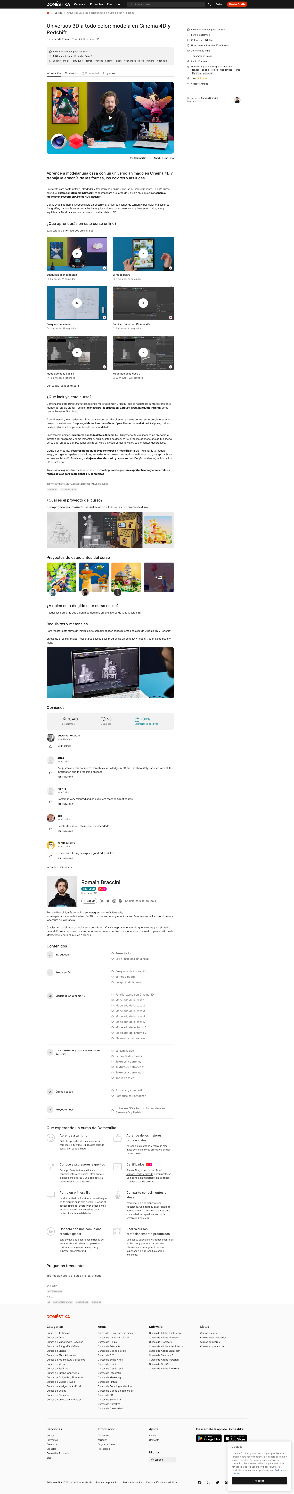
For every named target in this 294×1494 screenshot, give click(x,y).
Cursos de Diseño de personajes (116, 1390)
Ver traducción (65, 776)
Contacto (154, 1439)
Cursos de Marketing (109, 1377)
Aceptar (259, 1480)
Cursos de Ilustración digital (113, 1337)
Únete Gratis (237, 4)
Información (54, 73)
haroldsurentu (66, 843)
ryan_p (62, 788)
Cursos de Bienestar (58, 1395)
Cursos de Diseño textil (110, 1368)
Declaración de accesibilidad (162, 1482)
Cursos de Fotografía (109, 1372)
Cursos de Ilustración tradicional (115, 1333)
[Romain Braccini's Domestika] (102, 900)
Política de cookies (133, 1482)
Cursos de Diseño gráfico (112, 1350)
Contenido (71, 73)
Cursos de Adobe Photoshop (165, 1333)
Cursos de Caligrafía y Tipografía (65, 1377)
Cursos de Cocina (56, 1390)
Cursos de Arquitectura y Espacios (66, 1359)
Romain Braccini (72, 39)
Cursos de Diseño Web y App (63, 1372)
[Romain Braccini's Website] (120, 900)
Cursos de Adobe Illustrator (164, 1337)
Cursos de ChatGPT (160, 1364)
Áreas (102, 1326)
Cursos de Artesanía (109, 1346)
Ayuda (152, 1435)
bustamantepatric (69, 735)
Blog (49, 1457)
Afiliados (102, 1439)
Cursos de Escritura (57, 1368)
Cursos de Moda (56, 1364)
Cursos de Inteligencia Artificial (64, 1386)
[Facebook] (199, 1482)
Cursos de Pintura (108, 1381)
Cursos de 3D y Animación (61, 1355)
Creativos (52, 1444)
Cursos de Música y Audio (61, 1381)
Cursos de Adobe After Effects (166, 1346)
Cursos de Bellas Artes (110, 1359)
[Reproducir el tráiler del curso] (110, 118)
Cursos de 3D (105, 1395)
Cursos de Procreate (160, 1341)
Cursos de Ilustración (58, 1333)
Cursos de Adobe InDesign (164, 1359)
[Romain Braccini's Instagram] (114, 900)
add (60, 815)
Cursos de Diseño (56, 1350)
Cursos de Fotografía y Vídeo (63, 1346)
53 (85, 51)
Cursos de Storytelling (110, 1399)
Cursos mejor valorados (213, 1337)
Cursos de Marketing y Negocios (65, 1341)
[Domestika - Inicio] (48, 12)
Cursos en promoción (212, 1346)
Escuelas (51, 1448)
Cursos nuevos (208, 1333)
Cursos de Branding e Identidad (115, 1386)
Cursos (78, 4)
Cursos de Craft (55, 1337)
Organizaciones (106, 1444)
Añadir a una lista (164, 157)
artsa (61, 757)
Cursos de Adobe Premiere (164, 1368)
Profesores (104, 1448)
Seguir (91, 900)
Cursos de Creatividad (110, 1408)
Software (156, 1326)
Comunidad (92, 73)
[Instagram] (208, 1482)
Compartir (140, 157)
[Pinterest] (226, 1482)
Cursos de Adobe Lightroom (164, 1350)
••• (118, 4)
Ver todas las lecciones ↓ (63, 385)
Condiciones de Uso (82, 1482)
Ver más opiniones (58, 867)
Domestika (104, 1435)
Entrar (220, 4)
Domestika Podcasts (58, 1453)
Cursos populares (210, 1341)
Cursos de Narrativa (109, 1403)
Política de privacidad (108, 1482)
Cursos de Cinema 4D (161, 1355)
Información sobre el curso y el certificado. (74, 1275)
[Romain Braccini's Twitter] (108, 900)
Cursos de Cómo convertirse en (64, 1399)
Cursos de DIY (106, 1355)
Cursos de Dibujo (107, 1341)
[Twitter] (217, 1482)
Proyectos (96, 4)
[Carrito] (209, 4)
